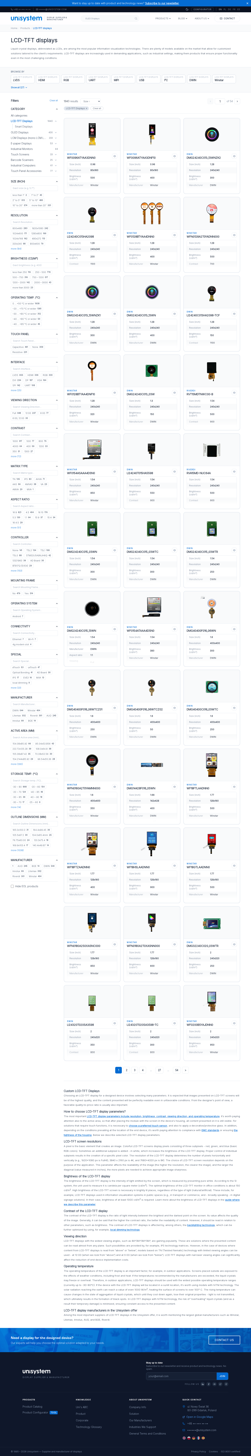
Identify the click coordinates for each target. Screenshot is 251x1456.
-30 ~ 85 (18, 797)
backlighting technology (201, 1225)
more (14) (16, 807)
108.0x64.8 (43, 748)
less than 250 (21, 272)
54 (176, 1070)
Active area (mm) (23, 730)
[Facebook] (208, 1384)
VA (44, 484)
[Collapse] (55, 121)
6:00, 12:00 (20, 418)
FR (234, 9)
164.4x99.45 (41, 830)
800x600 (36, 243)
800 (42, 441)
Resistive (19, 352)
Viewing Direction (24, 400)
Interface (18, 362)
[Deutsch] (193, 1438)
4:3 (30, 512)
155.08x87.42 (21, 754)
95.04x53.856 (44, 743)
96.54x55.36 (46, 759)
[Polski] (189, 1438)
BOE (32, 720)
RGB (48, 375)
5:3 (16, 517)
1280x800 (38, 233)
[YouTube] (214, 1384)
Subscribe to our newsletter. (162, 3)
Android (17, 616)
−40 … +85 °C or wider (26, 324)
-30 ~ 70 (18, 802)
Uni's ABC (82, 1407)
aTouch (18, 667)
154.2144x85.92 (22, 759)
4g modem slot (21, 644)
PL (225, 9)
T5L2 (31, 550)
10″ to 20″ (19, 205)
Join (222, 1376)
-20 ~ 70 (19, 792)
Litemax (19, 715)
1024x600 (19, 233)
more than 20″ (41, 205)
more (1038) (17, 850)
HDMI (33, 375)
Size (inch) (18, 181)
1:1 (28, 517)
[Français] (198, 1438)
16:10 (43, 512)
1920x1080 (40, 228)
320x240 (19, 243)
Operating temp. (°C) (25, 297)
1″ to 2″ (36, 195)
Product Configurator (35, 1412)
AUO (51, 715)
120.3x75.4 (41, 840)
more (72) (16, 456)
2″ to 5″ (18, 200)
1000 (17, 441)
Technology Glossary (89, 1426)
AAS (16, 484)
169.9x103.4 (20, 845)
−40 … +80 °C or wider (26, 319)
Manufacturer (21, 697)
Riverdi (36, 715)
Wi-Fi (32, 639)
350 (16, 451)
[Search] (136, 18)
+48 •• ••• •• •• (21, 9)
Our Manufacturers (140, 1420)
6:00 (44, 413)
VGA (41, 380)
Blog (181, 18)
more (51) (16, 527)
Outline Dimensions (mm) (28, 816)
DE (229, 9)
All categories (19, 115)
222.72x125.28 (21, 748)
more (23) (16, 687)
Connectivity (20, 626)
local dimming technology (125, 1229)
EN (220, 9)
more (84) (16, 248)
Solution (134, 1413)
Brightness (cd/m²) (24, 258)
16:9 (16, 512)
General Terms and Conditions (147, 1433)
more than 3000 (22, 287)
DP (29, 380)
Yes (29, 593)
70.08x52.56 (43, 754)
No (16, 593)
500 (30, 441)
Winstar (34, 710)
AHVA (40, 479)
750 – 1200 (40, 277)
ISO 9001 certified (230, 1451)
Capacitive (20, 347)
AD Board (37, 560)
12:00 (30, 413)
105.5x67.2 (20, 835)
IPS (27, 479)
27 (159, 1070)
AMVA (17, 489)
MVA (30, 489)
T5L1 (45, 550)
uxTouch (34, 667)
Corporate (82, 1420)
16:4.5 (17, 522)
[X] (220, 1384)
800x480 (19, 228)
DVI (16, 380)
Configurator (202, 9)
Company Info (137, 1407)
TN (16, 479)
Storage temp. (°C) (24, 773)
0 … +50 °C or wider (26, 303)
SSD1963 (19, 560)
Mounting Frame (23, 580)
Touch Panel (20, 334)
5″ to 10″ (36, 200)
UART (30, 385)
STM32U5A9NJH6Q (38, 555)
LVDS (17, 375)
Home (14, 28)
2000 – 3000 (42, 282)
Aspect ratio (20, 499)
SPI (16, 385)
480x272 (38, 238)
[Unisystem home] (26, 18)
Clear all (54, 100)
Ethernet (18, 639)
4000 (17, 446)
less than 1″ (19, 195)
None (37, 347)
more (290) (17, 764)
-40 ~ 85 (36, 792)
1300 (28, 451)
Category (18, 108)
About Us (201, 18)
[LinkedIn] (202, 1384)
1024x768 (19, 238)
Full (16, 413)
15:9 (39, 517)
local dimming (21, 682)
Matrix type (19, 466)
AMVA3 (30, 484)
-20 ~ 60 (37, 786)
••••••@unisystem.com (53, 9)
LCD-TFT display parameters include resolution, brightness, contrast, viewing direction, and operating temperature (153, 1116)
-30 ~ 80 (19, 786)
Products (161, 18)
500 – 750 (20, 277)
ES (238, 9)
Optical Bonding (22, 672)
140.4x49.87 (41, 845)
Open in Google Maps (199, 1416)
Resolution (19, 215)
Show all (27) (17, 87)
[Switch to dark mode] (187, 9)
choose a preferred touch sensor (148, 1125)
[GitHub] (226, 1384)
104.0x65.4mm (42, 835)
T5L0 (17, 555)
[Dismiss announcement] (247, 3)
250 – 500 (43, 272)
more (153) (16, 570)
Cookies (213, 1451)
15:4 (51, 517)
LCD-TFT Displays (75, 108)
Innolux (18, 720)
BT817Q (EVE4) (22, 565)
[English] (184, 1438)
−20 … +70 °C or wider (26, 308)
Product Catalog (32, 1406)
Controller (20, 537)
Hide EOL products (26, 886)
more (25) (16, 390)
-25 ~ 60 (34, 802)
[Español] (203, 1438)
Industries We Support (142, 1426)
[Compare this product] (114, 156)
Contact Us (224, 1340)
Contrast (18, 428)
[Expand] (55, 132)
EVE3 (27, 677)
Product (80, 1413)
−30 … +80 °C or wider (26, 313)
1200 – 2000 (21, 282)
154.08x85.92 (21, 743)
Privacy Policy (198, 1451)
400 (30, 446)
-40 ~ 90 (36, 797)
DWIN (17, 710)
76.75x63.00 (20, 840)
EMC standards (210, 1130)
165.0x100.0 (20, 830)
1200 (43, 446)
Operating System (24, 603)
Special (16, 654)
